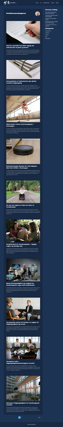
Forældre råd (47, 32)
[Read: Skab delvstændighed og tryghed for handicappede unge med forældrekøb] (23, 269)
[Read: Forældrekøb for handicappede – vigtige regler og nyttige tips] (23, 230)
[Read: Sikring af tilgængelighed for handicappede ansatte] (23, 388)
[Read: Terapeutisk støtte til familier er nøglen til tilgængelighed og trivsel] (23, 308)
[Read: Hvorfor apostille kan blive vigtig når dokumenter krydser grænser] (23, 32)
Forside (37, 2)
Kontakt (52, 2)
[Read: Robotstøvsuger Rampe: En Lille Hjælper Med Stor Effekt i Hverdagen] (23, 151)
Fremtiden (47, 34)
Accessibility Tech (46, 2)
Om (40, 2)
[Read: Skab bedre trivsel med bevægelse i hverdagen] (23, 108)
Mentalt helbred (47, 38)
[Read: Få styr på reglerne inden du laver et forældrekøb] (23, 191)
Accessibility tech (48, 31)
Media (46, 36)
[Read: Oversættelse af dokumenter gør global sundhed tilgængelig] (23, 69)
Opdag (57, 2)
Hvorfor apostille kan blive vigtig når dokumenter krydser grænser (50, 13)
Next (40, 417)
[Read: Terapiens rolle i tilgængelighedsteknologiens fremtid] (23, 348)
